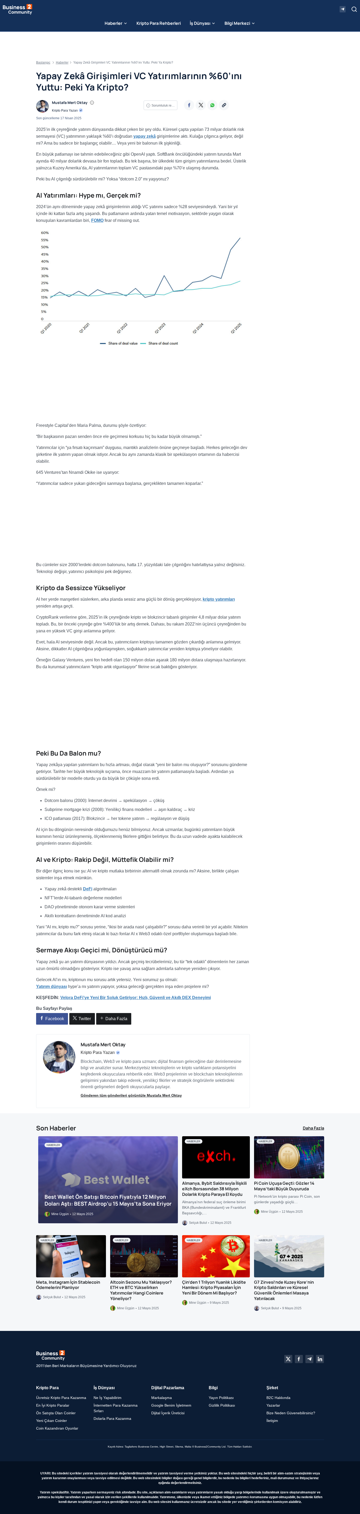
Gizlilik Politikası (222, 1405)
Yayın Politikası (221, 1398)
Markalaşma (161, 1398)
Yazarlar (273, 1405)
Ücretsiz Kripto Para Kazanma (61, 1398)
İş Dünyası (200, 23)
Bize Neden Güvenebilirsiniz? (290, 1413)
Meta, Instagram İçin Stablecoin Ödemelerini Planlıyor (68, 1284)
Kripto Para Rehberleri (159, 23)
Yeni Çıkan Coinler (51, 1421)
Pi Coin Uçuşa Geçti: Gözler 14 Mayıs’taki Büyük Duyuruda (284, 1186)
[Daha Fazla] (224, 105)
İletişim (272, 1421)
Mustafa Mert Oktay (69, 102)
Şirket (272, 1388)
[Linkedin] (320, 1359)
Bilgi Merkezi (237, 23)
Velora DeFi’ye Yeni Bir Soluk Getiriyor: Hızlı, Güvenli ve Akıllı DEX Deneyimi (135, 997)
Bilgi (213, 1388)
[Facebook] (189, 105)
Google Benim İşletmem (171, 1405)
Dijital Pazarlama (167, 1388)
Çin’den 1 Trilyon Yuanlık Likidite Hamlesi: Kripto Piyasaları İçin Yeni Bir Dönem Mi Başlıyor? (214, 1287)
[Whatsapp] (212, 105)
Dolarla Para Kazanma (112, 1418)
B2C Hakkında (278, 1398)
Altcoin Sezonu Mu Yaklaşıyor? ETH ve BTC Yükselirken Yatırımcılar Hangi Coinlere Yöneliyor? (141, 1290)
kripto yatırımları (219, 599)
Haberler (113, 23)
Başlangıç (43, 62)
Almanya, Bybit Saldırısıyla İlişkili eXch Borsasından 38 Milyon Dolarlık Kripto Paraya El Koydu (214, 1188)
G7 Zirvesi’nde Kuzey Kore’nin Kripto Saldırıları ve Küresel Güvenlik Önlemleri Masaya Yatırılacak (284, 1290)
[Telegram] (309, 1359)
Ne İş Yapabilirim (107, 1398)
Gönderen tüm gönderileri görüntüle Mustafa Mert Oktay (131, 1095)
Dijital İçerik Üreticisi (167, 1413)
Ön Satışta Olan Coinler (56, 1413)
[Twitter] (201, 105)
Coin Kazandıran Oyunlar (57, 1428)
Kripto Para (47, 1388)
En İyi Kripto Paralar (52, 1405)
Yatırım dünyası (51, 986)
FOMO (97, 220)
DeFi (87, 889)
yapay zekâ (144, 136)
